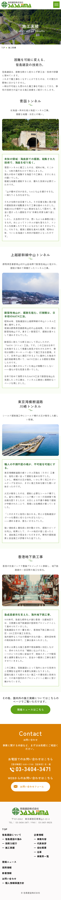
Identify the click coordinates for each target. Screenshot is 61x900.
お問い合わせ (9, 878)
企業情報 (38, 834)
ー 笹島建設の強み (12, 839)
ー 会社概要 (40, 847)
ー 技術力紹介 (9, 843)
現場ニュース (9, 862)
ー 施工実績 (8, 847)
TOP (3, 47)
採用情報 (7, 867)
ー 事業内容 (40, 839)
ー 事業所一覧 (41, 856)
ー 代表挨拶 (40, 843)
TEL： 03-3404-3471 (19, 822)
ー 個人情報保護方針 (13, 883)
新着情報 (7, 873)
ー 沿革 (38, 852)
